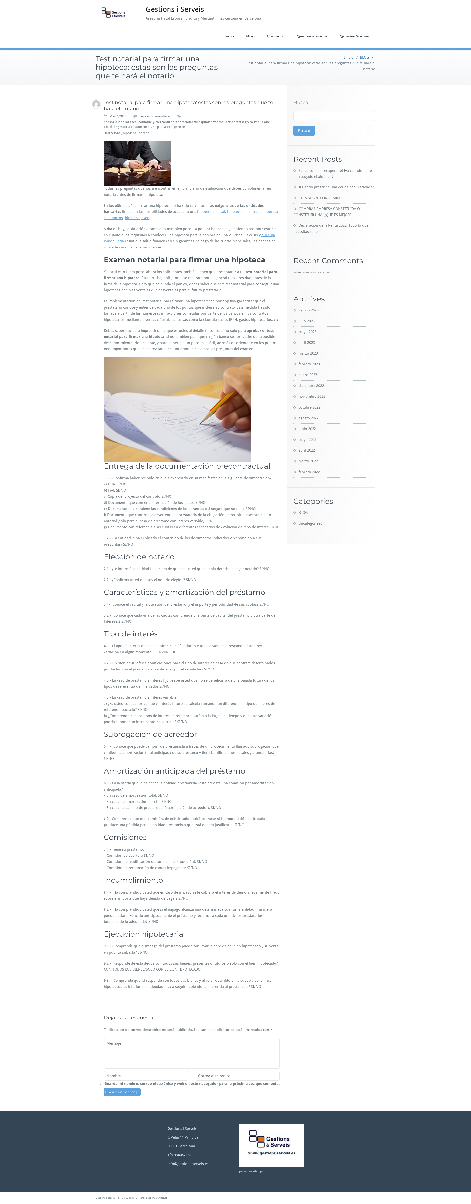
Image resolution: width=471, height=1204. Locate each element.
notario (144, 133)
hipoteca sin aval (210, 212)
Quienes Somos (354, 36)
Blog (250, 36)
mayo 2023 (307, 332)
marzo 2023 (308, 353)
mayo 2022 (307, 439)
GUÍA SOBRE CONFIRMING (320, 198)
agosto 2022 (309, 418)
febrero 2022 (309, 472)
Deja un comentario (155, 116)
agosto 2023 (309, 310)
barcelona (113, 133)
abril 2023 (307, 342)
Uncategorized (311, 523)
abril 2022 (307, 450)
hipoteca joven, (137, 218)
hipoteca (129, 133)
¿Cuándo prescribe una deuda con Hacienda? (336, 187)
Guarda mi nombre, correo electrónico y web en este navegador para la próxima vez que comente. (192, 1083)
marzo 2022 (308, 461)
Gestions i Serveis (175, 9)
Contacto (275, 36)
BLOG (364, 57)
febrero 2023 (309, 364)
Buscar (301, 102)
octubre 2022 (309, 407)
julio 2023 (307, 321)
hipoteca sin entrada (244, 212)
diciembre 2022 (311, 386)
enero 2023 (308, 375)
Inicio (228, 36)
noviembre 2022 (312, 396)
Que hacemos (310, 36)
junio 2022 (307, 429)
